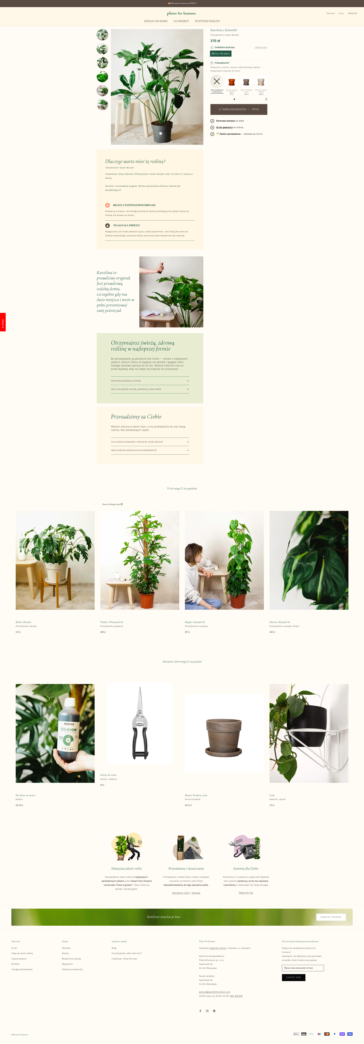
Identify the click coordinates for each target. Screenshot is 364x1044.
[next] (266, 99)
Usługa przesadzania (22, 969)
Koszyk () (352, 13)
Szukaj (341, 13)
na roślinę (229, 127)
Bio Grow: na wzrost (25, 795)
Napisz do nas (246, 893)
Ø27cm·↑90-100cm (221, 54)
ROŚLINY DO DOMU (156, 21)
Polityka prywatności (72, 969)
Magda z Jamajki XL (195, 622)
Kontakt (15, 964)
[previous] (211, 99)
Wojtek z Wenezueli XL (111, 622)
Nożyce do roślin (108, 775)
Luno (272, 795)
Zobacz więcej (331, 917)
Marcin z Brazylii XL (279, 622)
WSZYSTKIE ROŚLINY (207, 21)
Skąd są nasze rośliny (22, 953)
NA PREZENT (181, 21)
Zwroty (65, 953)
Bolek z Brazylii (23, 622)
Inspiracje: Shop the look (124, 958)
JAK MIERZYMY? (261, 47)
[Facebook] (200, 1011)
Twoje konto (330, 13)
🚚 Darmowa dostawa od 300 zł (182, 3)
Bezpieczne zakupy (71, 958)
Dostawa (196, 893)
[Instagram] (207, 1011)
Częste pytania (18, 958)
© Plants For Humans (19, 1035)
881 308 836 (236, 996)
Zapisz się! (293, 978)
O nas (14, 948)
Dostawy (66, 948)
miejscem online (217, 948)
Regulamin (67, 964)
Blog (114, 948)
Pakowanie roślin (180, 893)
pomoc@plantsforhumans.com (214, 992)
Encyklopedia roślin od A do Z (126, 953)
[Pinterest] (214, 1011)
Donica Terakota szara (196, 795)
